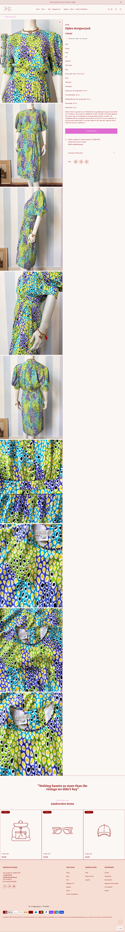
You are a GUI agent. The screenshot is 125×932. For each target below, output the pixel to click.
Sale (67, 880)
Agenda (68, 887)
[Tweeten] (86, 162)
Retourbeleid (108, 880)
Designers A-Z (70, 883)
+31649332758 (7, 875)
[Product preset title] (21, 830)
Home (68, 873)
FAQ (86, 873)
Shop (67, 876)
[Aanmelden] (111, 9)
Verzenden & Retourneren (75, 153)
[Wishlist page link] (109, 9)
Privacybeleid (108, 887)
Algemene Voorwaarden (111, 883)
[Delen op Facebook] (81, 162)
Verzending (108, 876)
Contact (107, 873)
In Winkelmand (91, 131)
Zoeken (107, 891)
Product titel (5, 854)
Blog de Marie (89, 876)
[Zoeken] (116, 9)
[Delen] (76, 162)
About (68, 891)
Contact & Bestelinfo (72, 894)
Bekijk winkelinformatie (75, 144)
